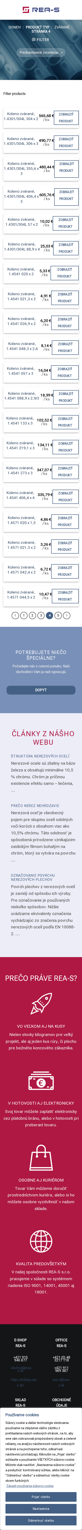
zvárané (62, 27)
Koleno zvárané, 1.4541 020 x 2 (21, 271)
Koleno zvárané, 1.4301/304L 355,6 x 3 (21, 168)
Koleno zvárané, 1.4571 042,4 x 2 (21, 569)
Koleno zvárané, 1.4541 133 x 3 (20, 420)
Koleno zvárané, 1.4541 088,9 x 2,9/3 (21, 396)
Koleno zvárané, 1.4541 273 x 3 (20, 470)
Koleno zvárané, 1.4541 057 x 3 (21, 371)
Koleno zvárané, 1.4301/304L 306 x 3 (21, 141)
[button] (6, 9)
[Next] (66, 615)
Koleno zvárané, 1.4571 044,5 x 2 (21, 594)
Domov (15, 27)
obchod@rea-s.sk (21, 1369)
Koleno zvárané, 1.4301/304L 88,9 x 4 (22, 246)
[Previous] (15, 615)
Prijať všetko (41, 1497)
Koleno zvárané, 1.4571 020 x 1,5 (21, 520)
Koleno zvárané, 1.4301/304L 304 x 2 (21, 116)
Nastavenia (41, 1508)
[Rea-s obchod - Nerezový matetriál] (41, 9)
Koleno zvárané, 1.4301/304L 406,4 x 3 (21, 196)
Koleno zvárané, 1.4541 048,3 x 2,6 (22, 346)
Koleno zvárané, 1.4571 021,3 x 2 (21, 545)
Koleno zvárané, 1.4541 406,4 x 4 (20, 495)
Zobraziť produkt (66, 118)
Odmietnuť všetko (41, 1520)
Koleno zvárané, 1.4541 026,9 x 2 (21, 321)
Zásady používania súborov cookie (30, 1486)
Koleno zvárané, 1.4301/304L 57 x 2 (21, 222)
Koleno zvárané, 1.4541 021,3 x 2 (21, 296)
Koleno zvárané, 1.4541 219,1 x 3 (20, 445)
